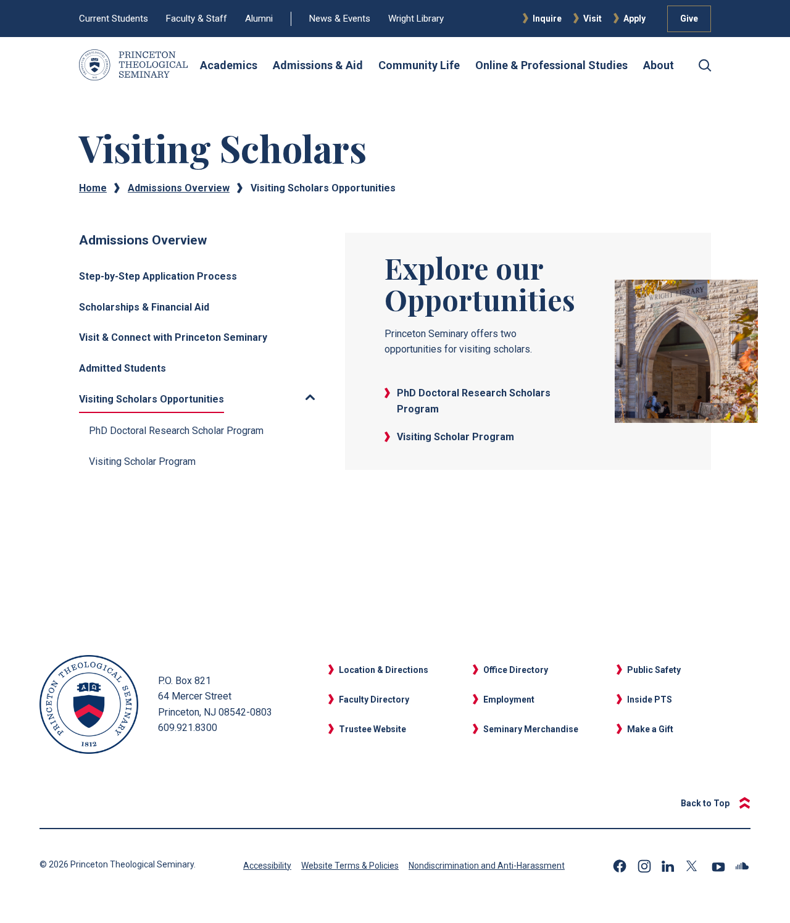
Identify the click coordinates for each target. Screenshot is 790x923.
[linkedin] (669, 866)
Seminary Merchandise (530, 729)
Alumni (259, 18)
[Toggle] (274, 397)
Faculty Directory (374, 699)
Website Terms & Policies (350, 866)
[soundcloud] (743, 865)
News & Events (339, 18)
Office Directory (515, 670)
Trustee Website (372, 729)
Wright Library (416, 18)
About (658, 65)
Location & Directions (383, 670)
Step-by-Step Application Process (158, 276)
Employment (508, 699)
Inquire (547, 18)
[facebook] (619, 866)
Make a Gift (650, 729)
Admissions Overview (179, 188)
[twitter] (693, 866)
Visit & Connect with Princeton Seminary (173, 337)
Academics (228, 65)
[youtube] (718, 866)
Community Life (419, 65)
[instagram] (644, 866)
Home (93, 188)
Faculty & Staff (196, 18)
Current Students (113, 18)
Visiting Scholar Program (142, 461)
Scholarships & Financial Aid (144, 307)
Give (689, 18)
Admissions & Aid (318, 65)
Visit (592, 18)
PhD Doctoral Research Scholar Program (176, 430)
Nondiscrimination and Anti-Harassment (487, 866)
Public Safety (654, 670)
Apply (634, 18)
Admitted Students (122, 368)
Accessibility (267, 866)
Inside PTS (649, 699)
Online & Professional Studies (551, 65)
